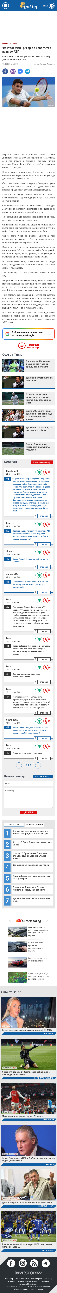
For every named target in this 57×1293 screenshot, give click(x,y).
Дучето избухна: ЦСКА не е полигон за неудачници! (27, 1202)
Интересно (49, 1034)
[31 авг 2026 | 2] (28, 1054)
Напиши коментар (33, 346)
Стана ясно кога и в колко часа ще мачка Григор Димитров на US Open (31, 832)
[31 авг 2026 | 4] (28, 1098)
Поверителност (31, 1281)
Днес (48, 6)
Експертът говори (46, 1206)
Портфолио (32, 1284)
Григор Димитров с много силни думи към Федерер (38, 447)
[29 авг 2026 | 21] (28, 1184)
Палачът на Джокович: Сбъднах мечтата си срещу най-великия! (29, 888)
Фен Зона (50, 1164)
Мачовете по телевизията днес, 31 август (22, 1116)
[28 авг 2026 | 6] (28, 1226)
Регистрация (45, 776)
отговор (44, 516)
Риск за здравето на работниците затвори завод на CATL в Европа (38, 931)
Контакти (11, 1281)
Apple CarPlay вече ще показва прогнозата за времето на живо (38, 976)
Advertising (18, 1289)
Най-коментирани (34, 825)
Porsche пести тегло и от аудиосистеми (38, 959)
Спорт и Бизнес (47, 1250)
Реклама (20, 1281)
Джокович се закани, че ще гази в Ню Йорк (39, 429)
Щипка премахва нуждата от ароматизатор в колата (35, 947)
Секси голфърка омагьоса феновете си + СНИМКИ (27, 1030)
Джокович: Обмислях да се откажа (31, 865)
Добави (28, 812)
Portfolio (27, 1289)
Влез (37, 776)
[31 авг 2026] (28, 1012)
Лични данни (37, 1289)
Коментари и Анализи (44, 1078)
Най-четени (14, 825)
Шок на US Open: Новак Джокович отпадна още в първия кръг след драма (30, 856)
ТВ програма (48, 1120)
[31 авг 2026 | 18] (28, 1140)
